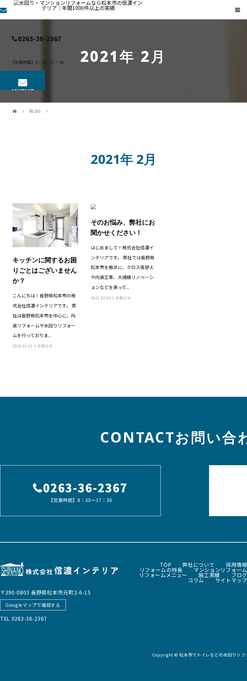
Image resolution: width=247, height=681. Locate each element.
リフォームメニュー (163, 575)
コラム (196, 580)
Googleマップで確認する (32, 605)
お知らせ (45, 345)
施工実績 (209, 575)
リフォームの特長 (161, 570)
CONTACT (22, 89)
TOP (165, 564)
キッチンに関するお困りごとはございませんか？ (45, 270)
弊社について (198, 564)
